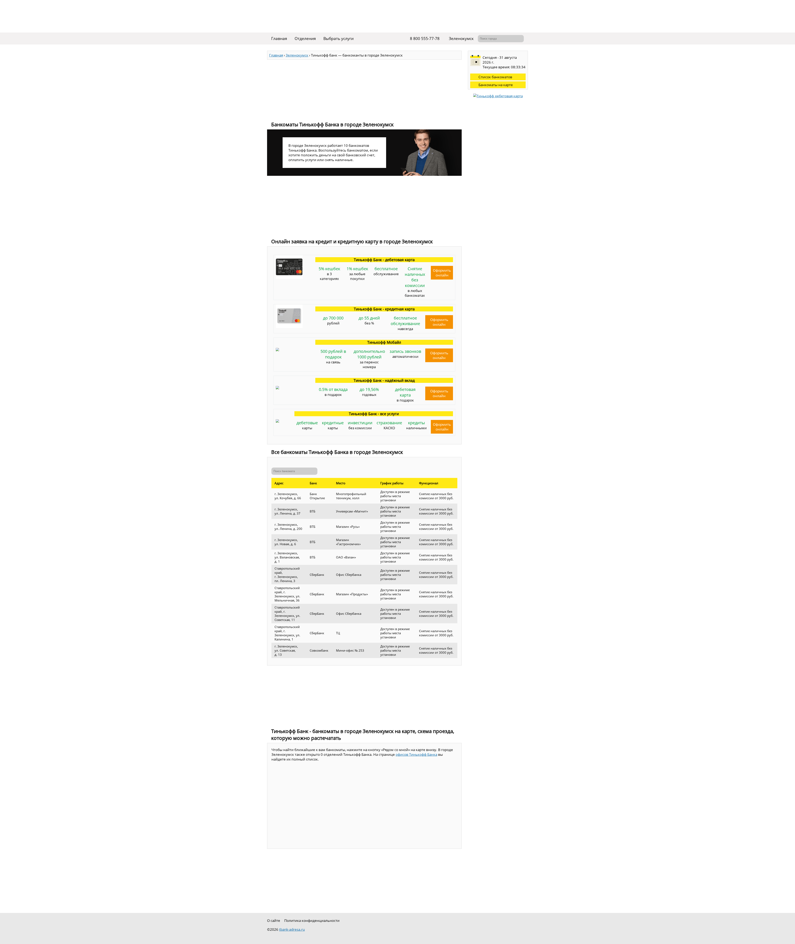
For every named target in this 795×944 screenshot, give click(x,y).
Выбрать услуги (338, 38)
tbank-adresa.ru (292, 929)
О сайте (273, 920)
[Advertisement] (364, 89)
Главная (279, 38)
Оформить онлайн (442, 272)
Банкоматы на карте (495, 84)
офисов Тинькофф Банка (416, 754)
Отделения (305, 38)
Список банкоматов (495, 77)
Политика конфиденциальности (312, 920)
